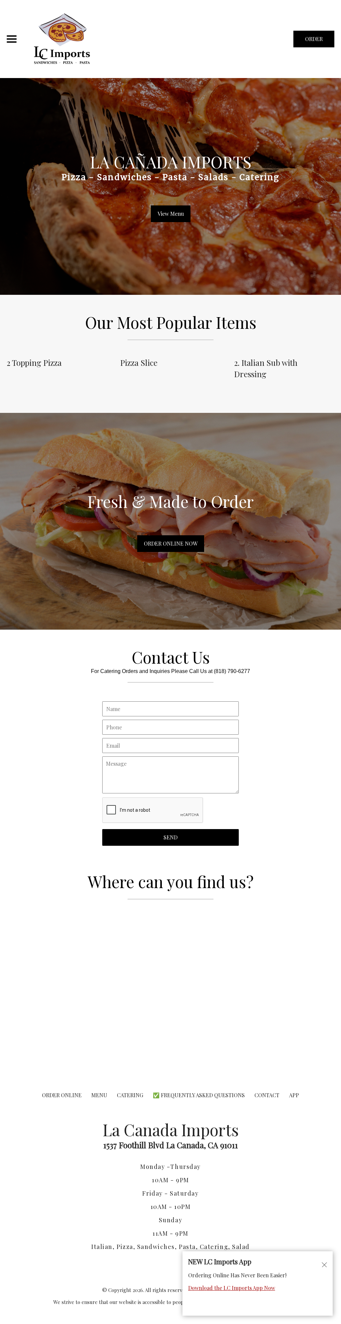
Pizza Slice (139, 362)
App (294, 1095)
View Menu (171, 213)
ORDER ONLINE (62, 1095)
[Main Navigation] (12, 39)
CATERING (130, 1095)
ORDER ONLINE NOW (170, 543)
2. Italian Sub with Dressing (265, 368)
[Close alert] (324, 1264)
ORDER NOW (314, 41)
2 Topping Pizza (34, 362)
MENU (99, 1095)
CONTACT (266, 1095)
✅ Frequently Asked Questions (199, 1095)
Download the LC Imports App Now (231, 1287)
